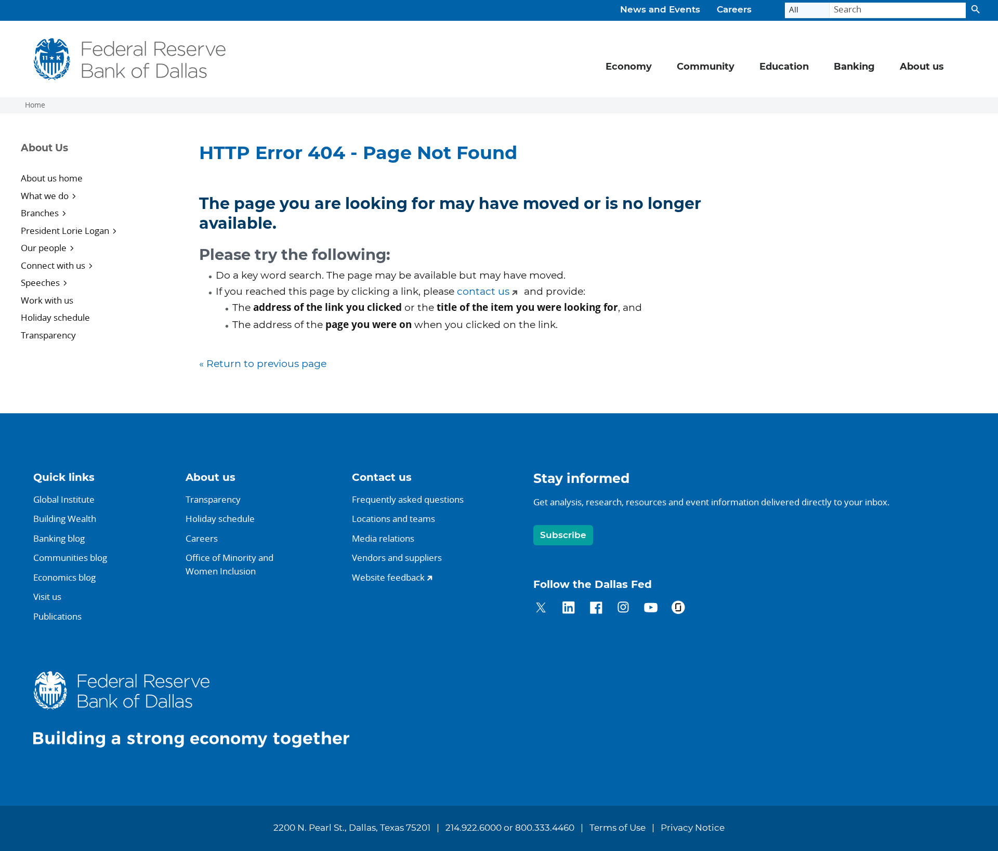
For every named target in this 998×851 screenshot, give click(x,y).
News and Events (660, 10)
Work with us (47, 300)
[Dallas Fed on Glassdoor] (678, 609)
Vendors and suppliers (397, 558)
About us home (52, 178)
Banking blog (59, 538)
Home (35, 105)
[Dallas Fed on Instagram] (623, 609)
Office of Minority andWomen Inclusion (229, 564)
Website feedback (388, 577)
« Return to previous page (262, 364)
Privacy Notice (693, 828)
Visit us (47, 597)
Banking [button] (854, 67)
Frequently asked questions (408, 499)
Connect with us (53, 265)
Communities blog (70, 558)
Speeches (40, 283)
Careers (734, 10)
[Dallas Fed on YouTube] (650, 609)
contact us (483, 292)
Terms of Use (617, 828)
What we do (45, 196)
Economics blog (64, 577)
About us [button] (922, 67)
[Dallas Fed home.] (199, 709)
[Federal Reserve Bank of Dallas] (129, 59)
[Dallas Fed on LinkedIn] (568, 609)
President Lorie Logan (65, 231)
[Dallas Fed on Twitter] (540, 609)
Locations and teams (393, 519)
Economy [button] (629, 67)
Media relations (383, 538)
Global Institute (64, 499)
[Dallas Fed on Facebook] (595, 609)
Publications (57, 616)
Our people (44, 248)
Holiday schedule (55, 317)
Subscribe (563, 535)
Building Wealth (64, 519)
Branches (40, 213)
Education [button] (784, 67)
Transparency (48, 335)
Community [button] (705, 67)
